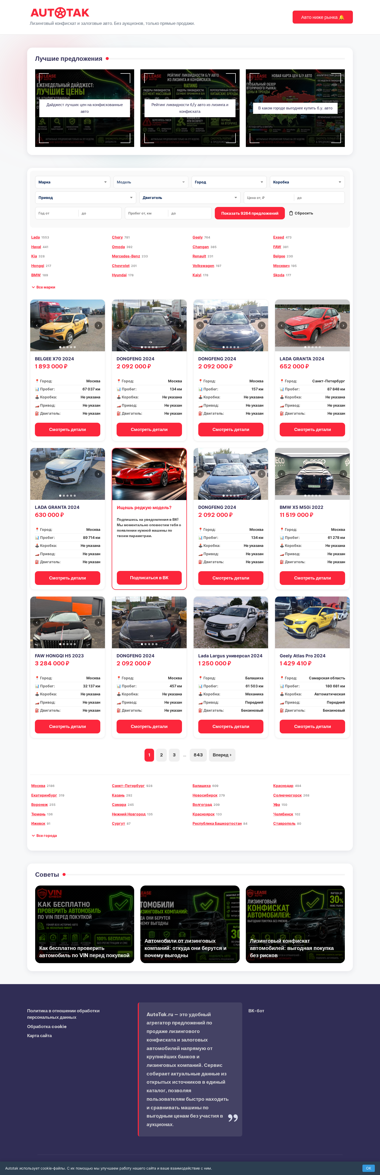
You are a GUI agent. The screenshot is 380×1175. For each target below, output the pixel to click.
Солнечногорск (287, 795)
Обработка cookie (47, 1026)
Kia (34, 256)
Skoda (278, 275)
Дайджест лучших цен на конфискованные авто (85, 108)
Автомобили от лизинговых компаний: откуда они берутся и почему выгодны (185, 948)
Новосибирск (205, 795)
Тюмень (38, 814)
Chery (117, 237)
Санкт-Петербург (128, 785)
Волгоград (202, 804)
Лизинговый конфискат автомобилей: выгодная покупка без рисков (292, 948)
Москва (38, 785)
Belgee (279, 256)
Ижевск (38, 823)
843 (198, 755)
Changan (201, 246)
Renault (199, 256)
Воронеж (39, 804)
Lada (35, 237)
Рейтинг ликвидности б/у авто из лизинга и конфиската (189, 108)
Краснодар (283, 785)
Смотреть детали (67, 429)
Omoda (118, 246)
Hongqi (37, 265)
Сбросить (304, 213)
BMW (36, 275)
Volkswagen (203, 265)
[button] (323, 17)
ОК (368, 1168)
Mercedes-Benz (126, 256)
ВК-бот (256, 1011)
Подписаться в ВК (149, 578)
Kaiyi (197, 275)
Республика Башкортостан (217, 823)
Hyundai (119, 275)
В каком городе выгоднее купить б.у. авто (295, 108)
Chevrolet (121, 265)
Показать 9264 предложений (249, 213)
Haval (36, 246)
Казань (118, 795)
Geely (198, 237)
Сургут (118, 823)
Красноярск (204, 814)
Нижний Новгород (129, 814)
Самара (119, 804)
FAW (277, 246)
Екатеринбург (44, 795)
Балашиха (202, 785)
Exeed (278, 237)
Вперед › (222, 755)
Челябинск (283, 814)
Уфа (276, 804)
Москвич (281, 265)
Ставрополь (284, 823)
